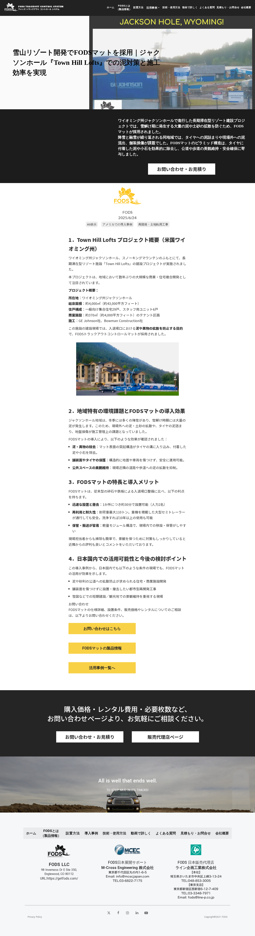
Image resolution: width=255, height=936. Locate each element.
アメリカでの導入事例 (117, 224)
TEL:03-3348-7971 (196, 893)
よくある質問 (207, 7)
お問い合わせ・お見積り (181, 169)
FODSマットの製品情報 (102, 648)
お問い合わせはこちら (102, 628)
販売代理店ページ (165, 737)
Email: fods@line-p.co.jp (196, 897)
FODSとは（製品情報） (124, 7)
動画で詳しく (190, 7)
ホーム (110, 7)
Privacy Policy (35, 917)
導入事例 (91, 833)
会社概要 (246, 7)
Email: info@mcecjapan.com (127, 876)
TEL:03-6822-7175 (127, 881)
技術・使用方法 (171, 7)
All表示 (92, 224)
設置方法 (138, 7)
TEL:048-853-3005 (196, 881)
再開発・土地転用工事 (153, 224)
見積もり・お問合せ (228, 7)
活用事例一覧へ (102, 668)
